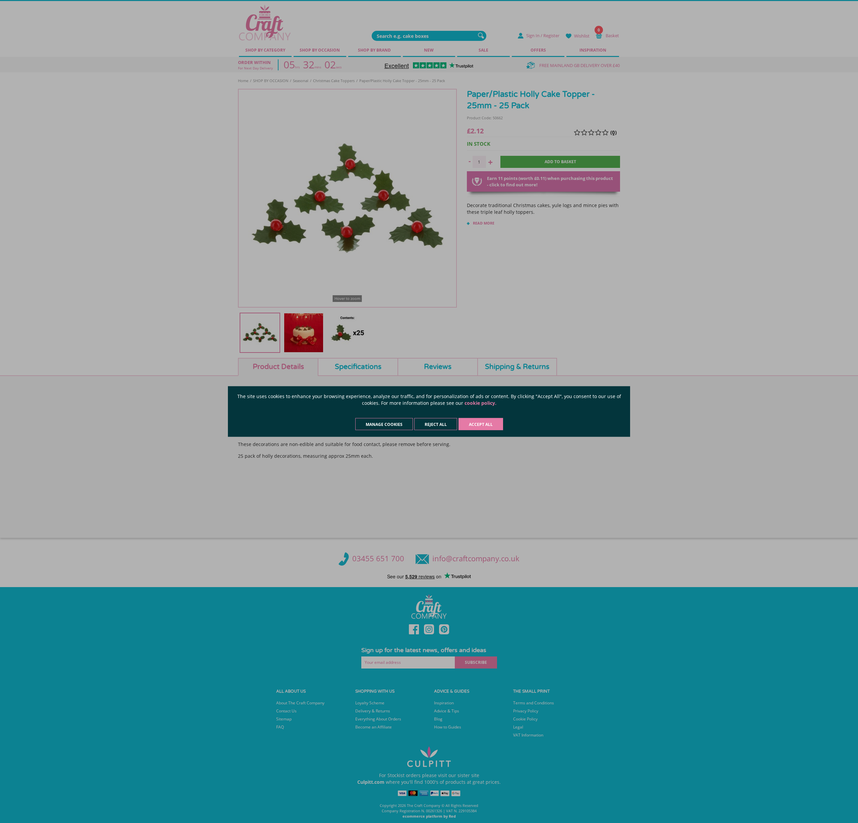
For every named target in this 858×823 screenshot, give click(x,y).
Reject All (436, 424)
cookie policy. (480, 403)
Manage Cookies (384, 424)
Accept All (481, 424)
